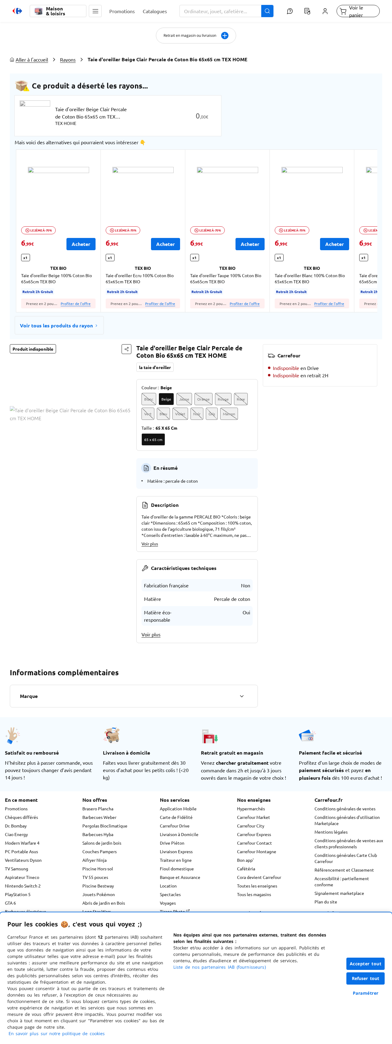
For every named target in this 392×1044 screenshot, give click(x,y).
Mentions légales (331, 832)
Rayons (68, 59)
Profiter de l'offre (76, 303)
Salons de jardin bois (101, 843)
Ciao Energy (16, 834)
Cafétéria (246, 868)
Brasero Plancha (97, 808)
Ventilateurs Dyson (23, 860)
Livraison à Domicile (179, 834)
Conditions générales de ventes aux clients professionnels (349, 843)
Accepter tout (366, 964)
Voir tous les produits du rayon (56, 325)
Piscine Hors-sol (97, 868)
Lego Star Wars (96, 911)
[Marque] (242, 696)
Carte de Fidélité (176, 817)
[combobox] (226, 11)
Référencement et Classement (344, 870)
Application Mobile (178, 808)
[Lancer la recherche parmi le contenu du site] (267, 11)
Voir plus (149, 543)
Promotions (16, 808)
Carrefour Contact (254, 843)
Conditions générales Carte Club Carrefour (346, 858)
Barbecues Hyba (97, 834)
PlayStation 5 (18, 894)
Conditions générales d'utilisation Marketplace (347, 820)
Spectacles (170, 894)
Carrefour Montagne (256, 851)
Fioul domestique (177, 868)
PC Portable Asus (21, 851)
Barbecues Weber (99, 817)
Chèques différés (21, 817)
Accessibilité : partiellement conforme (342, 881)
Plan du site (326, 901)
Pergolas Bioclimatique (104, 825)
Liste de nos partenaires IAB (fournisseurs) (219, 967)
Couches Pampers (99, 851)
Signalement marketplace (339, 893)
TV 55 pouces (95, 877)
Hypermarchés (251, 808)
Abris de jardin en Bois (103, 903)
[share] (126, 349)
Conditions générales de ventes (345, 808)
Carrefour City (250, 825)
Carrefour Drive (175, 825)
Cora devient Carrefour (259, 877)
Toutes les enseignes (257, 885)
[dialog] (196, 978)
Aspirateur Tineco (22, 877)
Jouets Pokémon (98, 894)
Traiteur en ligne (176, 860)
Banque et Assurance (180, 877)
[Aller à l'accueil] (17, 11)
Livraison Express (176, 851)
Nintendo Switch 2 (23, 885)
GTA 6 (10, 903)
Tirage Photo (173, 911)
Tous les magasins (254, 894)
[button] (95, 11)
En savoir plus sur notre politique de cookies (57, 1033)
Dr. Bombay (16, 825)
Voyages (168, 903)
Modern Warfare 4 (22, 843)
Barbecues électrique (25, 911)
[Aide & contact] (289, 11)
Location (168, 885)
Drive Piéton (172, 843)
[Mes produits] (307, 11)
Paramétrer (366, 993)
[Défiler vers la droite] (362, 231)
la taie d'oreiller (155, 367)
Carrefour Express (254, 834)
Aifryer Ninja (94, 860)
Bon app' (245, 860)
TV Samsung (16, 868)
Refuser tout (365, 978)
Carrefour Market (253, 817)
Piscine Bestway (98, 885)
